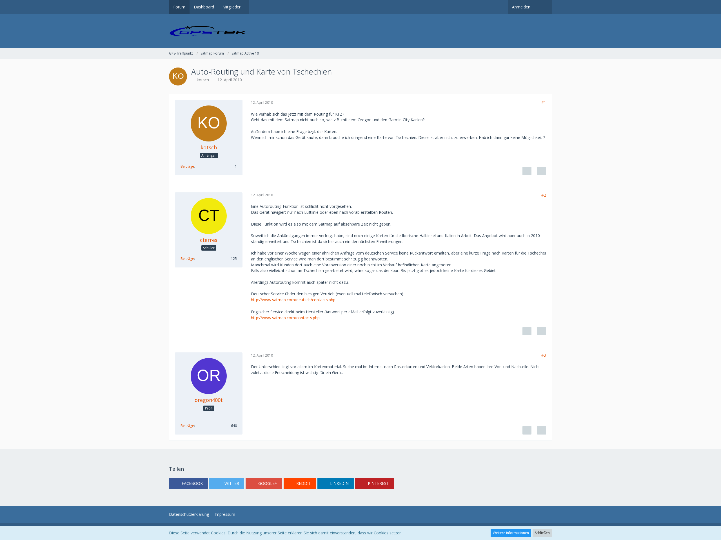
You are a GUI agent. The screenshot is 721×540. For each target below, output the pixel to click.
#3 (543, 355)
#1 (543, 102)
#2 (543, 195)
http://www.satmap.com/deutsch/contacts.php (293, 299)
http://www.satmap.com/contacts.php (285, 317)
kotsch (203, 79)
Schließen (542, 532)
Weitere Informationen (511, 532)
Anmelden (521, 7)
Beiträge (187, 166)
